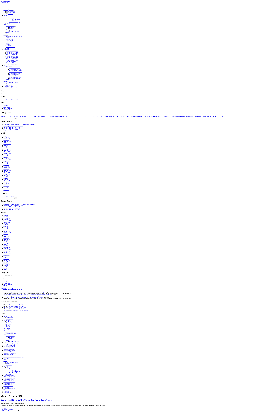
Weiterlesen (3, 408)
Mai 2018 (6, 163)
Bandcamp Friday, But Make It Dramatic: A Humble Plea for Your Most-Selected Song (24, 292)
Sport (7, 33)
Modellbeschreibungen (14, 22)
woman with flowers (186, 116)
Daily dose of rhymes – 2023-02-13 (16, 304)
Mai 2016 (6, 182)
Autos (7, 16)
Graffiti (47, 116)
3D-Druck (8, 79)
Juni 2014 (6, 187)
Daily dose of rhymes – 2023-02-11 (16, 306)
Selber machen (7, 328)
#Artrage (3, 116)
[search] (1, 90)
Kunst (212, 116)
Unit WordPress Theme (6, 410)
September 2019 (7, 153)
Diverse (14, 20)
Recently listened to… (13, 289)
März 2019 (6, 158)
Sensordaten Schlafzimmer (15, 72)
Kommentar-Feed (8, 108)
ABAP (20, 116)
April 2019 (6, 157)
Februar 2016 (7, 184)
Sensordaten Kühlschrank (15, 77)
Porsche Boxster (16, 19)
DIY (5, 65)
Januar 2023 (6, 140)
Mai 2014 (6, 188)
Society (165, 116)
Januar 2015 (6, 186)
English (13, 11)
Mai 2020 (6, 149)
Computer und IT (8, 41)
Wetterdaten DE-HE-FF (11, 58)
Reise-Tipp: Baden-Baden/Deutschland (19, 310)
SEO (158, 116)
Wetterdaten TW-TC (11, 62)
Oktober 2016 (7, 180)
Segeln (8, 83)
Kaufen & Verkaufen (8, 37)
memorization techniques (86, 116)
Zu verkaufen (9, 40)
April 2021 (6, 145)
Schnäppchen (9, 39)
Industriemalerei (53, 116)
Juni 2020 (6, 148)
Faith (39, 116)
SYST (172, 116)
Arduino (28, 116)
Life (58, 116)
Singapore (161, 116)
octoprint (119, 116)
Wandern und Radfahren (12, 82)
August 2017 (6, 175)
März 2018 (6, 166)
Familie (42, 116)
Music (110, 116)
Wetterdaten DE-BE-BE (12, 51)
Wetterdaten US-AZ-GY (12, 64)
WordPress (8, 48)
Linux (65, 116)
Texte (7, 30)
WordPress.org (7, 109)
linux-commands (69, 116)
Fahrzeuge (6, 15)
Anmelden (6, 105)
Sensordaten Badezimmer (15, 73)
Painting (123, 116)
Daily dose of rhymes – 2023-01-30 (18, 307)
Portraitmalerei (138, 116)
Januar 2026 (6, 136)
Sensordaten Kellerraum (14, 76)
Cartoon (32, 116)
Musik (5, 35)
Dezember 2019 (7, 150)
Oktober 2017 (7, 173)
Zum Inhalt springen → (6, 1)
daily (36, 116)
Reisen (5, 81)
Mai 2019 (6, 155)
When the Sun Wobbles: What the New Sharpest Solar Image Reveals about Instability (23, 297)
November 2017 (7, 171)
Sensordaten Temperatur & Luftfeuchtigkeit (13, 357)
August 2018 (6, 161)
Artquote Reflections (14, 31)
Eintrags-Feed (7, 107)
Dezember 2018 (7, 159)
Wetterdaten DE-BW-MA (12, 56)
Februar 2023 (7, 138)
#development (7, 116)
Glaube (8, 32)
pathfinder (6, 307)
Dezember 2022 (7, 141)
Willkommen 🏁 (7, 392)
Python (143, 116)
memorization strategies (77, 116)
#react (11, 116)
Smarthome (9, 66)
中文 (11, 14)
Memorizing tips (102, 116)
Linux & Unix (9, 44)
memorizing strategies (94, 116)
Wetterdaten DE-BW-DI (12, 53)
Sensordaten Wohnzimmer (15, 69)
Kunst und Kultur (10, 26)
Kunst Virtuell (220, 116)
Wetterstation (6, 49)
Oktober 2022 (7, 142)
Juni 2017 (6, 176)
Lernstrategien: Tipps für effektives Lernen (13, 126)
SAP (156, 116)
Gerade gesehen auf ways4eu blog (14, 36)
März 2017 (6, 178)
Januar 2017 (6, 179)
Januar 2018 (6, 169)
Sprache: (6, 10)
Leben (5, 24)
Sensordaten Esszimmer (14, 68)
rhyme (152, 116)
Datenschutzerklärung (11, 87)
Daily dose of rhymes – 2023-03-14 (12, 129)
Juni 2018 (6, 162)
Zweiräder (8, 23)
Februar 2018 (7, 167)
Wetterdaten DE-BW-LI (11, 54)
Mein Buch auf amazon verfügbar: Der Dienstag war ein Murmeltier (19, 124)
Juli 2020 (6, 146)
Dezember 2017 (7, 170)
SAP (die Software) (10, 47)
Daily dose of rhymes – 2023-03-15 (12, 128)
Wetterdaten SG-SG (11, 61)
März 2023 (6, 137)
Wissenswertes (177, 116)
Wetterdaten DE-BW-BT (12, 52)
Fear (45, 116)
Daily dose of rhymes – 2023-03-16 (12, 127)
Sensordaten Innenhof (14, 74)
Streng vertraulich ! (5, 2)
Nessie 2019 (115, 116)
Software (168, 116)
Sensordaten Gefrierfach (14, 78)
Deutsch (13, 12)
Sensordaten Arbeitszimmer (15, 70)
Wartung (11, 18)
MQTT (106, 116)
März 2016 (6, 183)
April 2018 (6, 165)
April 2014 (6, 190)
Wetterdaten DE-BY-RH (12, 57)
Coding (8, 43)
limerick (61, 116)
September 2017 (7, 174)
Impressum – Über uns (9, 86)
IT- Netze (8, 45)
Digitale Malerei (13, 27)
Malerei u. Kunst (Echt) (203, 116)
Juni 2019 (6, 154)
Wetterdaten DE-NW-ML (12, 60)
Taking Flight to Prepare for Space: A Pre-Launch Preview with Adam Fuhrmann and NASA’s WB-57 (27, 294)
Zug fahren (9, 85)
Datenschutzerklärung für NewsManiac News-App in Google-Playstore (27, 400)
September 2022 (7, 144)
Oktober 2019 (7, 151)
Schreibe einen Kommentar (7, 409)
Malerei (11, 28)
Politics (132, 116)
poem (127, 116)
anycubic (24, 116)
